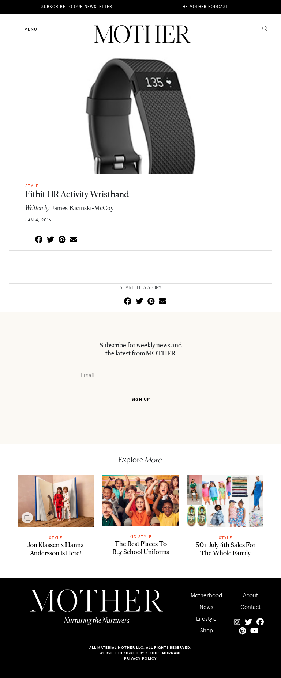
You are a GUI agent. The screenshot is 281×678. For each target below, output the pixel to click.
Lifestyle (206, 618)
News (206, 606)
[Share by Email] (73, 240)
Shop (206, 630)
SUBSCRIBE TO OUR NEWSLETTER (76, 6)
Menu (30, 29)
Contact (250, 606)
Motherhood (206, 595)
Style (56, 537)
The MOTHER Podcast (204, 6)
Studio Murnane (164, 653)
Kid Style (140, 536)
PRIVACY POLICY (140, 658)
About (250, 595)
